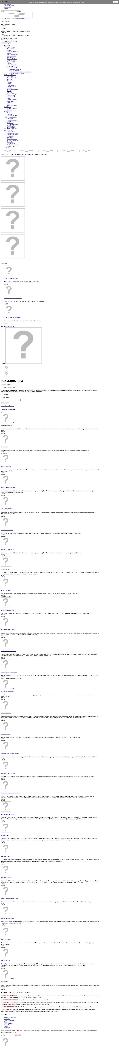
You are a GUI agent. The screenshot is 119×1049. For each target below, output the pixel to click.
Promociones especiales (10, 1017)
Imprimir (6, 394)
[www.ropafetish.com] (17, 17)
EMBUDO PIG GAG (5, 960)
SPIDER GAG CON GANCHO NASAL (9, 898)
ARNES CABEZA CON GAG (7, 610)
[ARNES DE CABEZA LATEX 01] (6, 626)
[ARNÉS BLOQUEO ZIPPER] (6, 915)
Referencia (3, 384)
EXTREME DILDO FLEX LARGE (12, 317)
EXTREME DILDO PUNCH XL (11, 278)
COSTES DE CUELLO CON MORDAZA (10, 753)
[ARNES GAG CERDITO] (6, 874)
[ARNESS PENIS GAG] (6, 709)
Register (6, 8)
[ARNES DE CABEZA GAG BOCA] (6, 770)
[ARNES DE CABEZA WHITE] (6, 546)
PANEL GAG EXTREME (6, 425)
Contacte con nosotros (9, 1020)
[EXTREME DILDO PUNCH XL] (9, 275)
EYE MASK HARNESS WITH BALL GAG (10, 793)
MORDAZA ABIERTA (6, 466)
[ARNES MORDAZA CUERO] (6, 688)
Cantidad (3, 400)
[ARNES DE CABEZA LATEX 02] (6, 648)
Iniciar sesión (7, 7)
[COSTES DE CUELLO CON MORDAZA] (6, 750)
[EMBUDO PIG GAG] (6, 957)
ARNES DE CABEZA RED (7, 530)
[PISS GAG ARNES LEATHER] (6, 811)
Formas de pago (8, 1024)
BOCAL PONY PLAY (5, 590)
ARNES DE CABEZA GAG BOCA (8, 773)
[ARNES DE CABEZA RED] (6, 527)
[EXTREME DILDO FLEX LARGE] (9, 314)
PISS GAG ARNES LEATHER (7, 814)
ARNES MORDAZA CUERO (7, 691)
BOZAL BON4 (4, 447)
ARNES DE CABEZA (5, 856)
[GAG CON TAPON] (6, 566)
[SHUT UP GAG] (6, 978)
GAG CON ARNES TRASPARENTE (9, 672)
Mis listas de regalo (9, 5)
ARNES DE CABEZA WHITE (7, 549)
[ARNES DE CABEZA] (6, 853)
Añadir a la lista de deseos (7, 406)
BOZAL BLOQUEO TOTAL (7, 508)
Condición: (4, 387)
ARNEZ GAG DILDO (6, 939)
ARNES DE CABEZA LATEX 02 (8, 651)
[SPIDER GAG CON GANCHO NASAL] (6, 895)
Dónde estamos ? (8, 1023)
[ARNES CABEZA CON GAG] (6, 607)
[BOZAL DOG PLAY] (6, 371)
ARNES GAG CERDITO (6, 877)
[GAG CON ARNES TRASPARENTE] (6, 669)
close (115, 2)
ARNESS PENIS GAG (6, 713)
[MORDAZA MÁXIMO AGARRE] (6, 484)
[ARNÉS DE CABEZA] (6, 731)
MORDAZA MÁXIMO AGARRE (8, 487)
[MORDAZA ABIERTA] (6, 463)
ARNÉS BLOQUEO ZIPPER (7, 918)
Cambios (6, 1026)
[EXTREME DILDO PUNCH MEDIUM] (9, 295)
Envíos (5, 1022)
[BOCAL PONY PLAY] (6, 587)
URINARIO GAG (4, 835)
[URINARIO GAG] (6, 832)
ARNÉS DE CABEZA (5, 734)
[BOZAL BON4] (6, 443)
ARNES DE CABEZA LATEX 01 (8, 629)
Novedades (4, 263)
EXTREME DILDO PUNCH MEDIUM (13, 298)
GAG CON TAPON (5, 569)
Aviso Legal (7, 1027)
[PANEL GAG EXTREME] (6, 422)
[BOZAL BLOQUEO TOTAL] (6, 505)
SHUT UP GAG (4, 981)
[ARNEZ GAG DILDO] (6, 936)
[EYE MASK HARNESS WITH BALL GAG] (6, 790)
